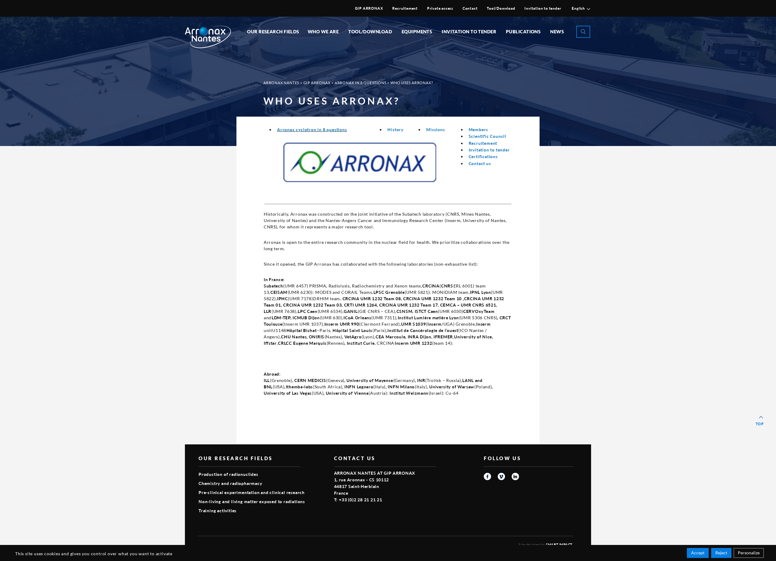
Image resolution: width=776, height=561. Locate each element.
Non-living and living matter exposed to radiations (252, 501)
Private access (440, 8)
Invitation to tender (542, 8)
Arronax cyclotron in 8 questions (312, 129)
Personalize (749, 552)
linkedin (515, 476)
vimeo (501, 476)
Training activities (217, 510)
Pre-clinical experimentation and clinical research (252, 492)
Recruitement (405, 8)
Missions (435, 129)
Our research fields (273, 31)
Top (760, 424)
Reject (721, 552)
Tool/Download (501, 8)
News (557, 31)
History (395, 129)
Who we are (323, 31)
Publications (523, 31)
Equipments (417, 31)
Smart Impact (559, 544)
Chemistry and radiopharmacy (230, 483)
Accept (697, 552)
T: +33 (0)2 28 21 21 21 (358, 499)
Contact (470, 8)
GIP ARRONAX (369, 8)
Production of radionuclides (228, 474)
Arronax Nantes (281, 83)
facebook (487, 476)
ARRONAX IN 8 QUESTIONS (360, 83)
